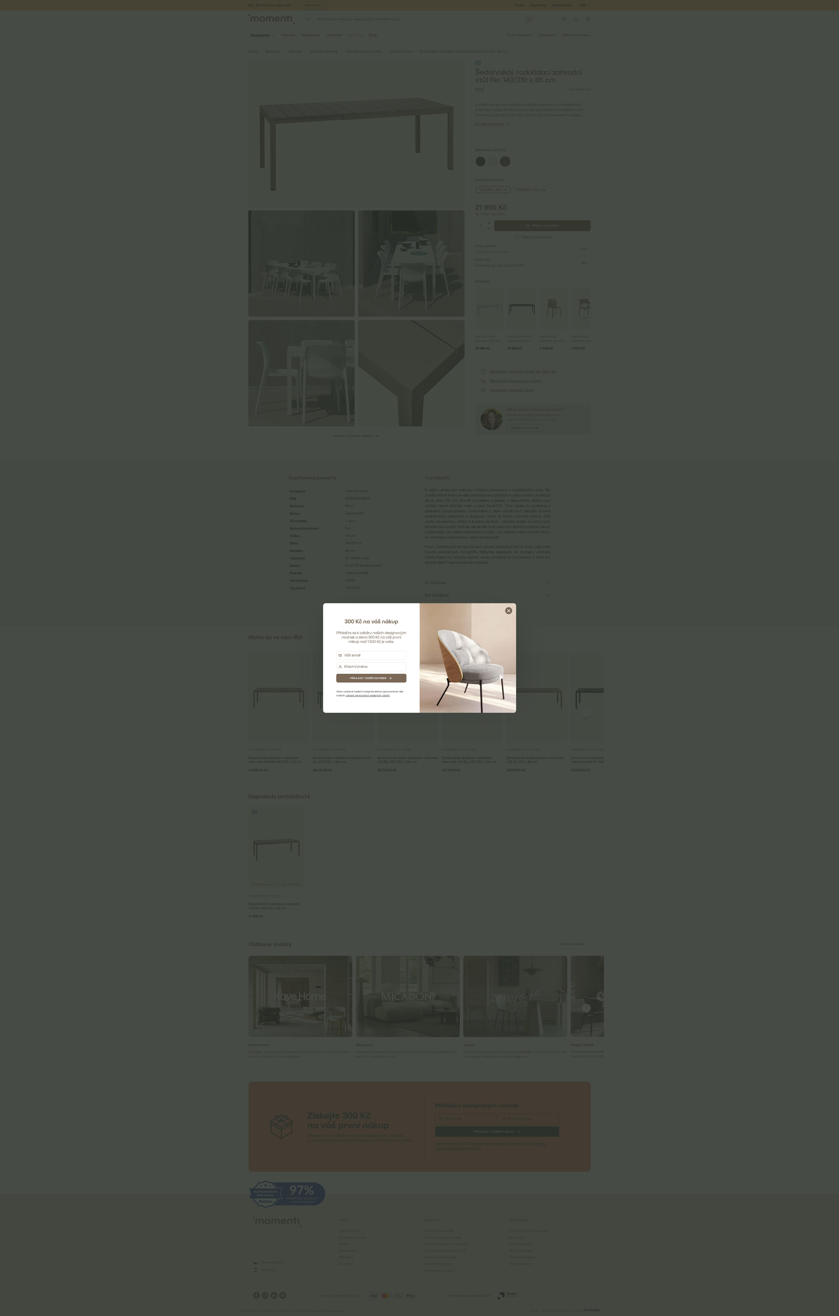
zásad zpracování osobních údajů (368, 695)
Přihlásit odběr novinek (368, 678)
